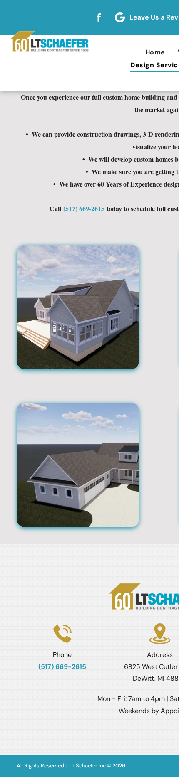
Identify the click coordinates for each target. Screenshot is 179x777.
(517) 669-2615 (83, 208)
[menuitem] (155, 52)
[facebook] (98, 17)
